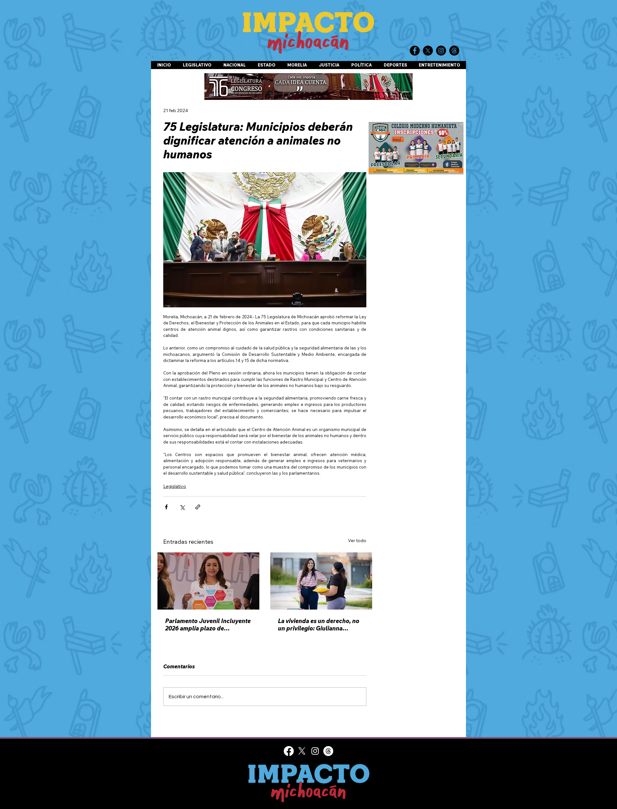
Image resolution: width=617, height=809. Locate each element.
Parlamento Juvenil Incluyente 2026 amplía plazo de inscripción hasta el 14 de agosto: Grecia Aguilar (208, 624)
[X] (302, 751)
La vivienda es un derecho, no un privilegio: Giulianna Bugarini (318, 624)
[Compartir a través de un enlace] (198, 507)
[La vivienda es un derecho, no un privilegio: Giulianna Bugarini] (321, 581)
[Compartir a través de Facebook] (166, 507)
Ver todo (357, 540)
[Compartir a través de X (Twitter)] (182, 507)
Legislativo (174, 486)
